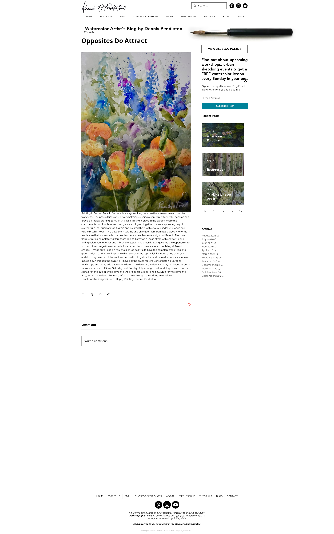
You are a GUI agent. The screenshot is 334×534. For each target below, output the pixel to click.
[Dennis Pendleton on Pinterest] (231, 5)
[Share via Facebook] (83, 294)
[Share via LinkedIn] (100, 294)
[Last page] (240, 211)
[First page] (205, 211)
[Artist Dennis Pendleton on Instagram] (238, 5)
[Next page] (232, 211)
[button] (169, 16)
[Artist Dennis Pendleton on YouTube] (245, 5)
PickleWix (187, 531)
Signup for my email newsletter (150, 524)
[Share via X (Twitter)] (91, 294)
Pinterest (177, 512)
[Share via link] (108, 294)
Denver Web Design (172, 531)
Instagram (164, 512)
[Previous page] (213, 211)
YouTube (148, 512)
